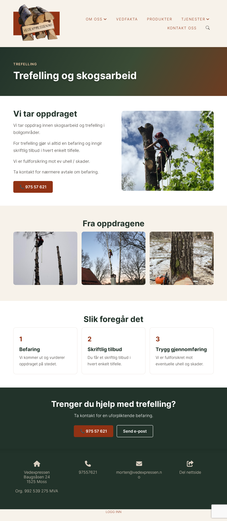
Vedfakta (127, 19)
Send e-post (135, 431)
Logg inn (113, 512)
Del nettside (190, 472)
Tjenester (195, 20)
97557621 (88, 472)
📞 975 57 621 (33, 187)
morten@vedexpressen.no (139, 474)
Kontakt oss (182, 28)
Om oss (96, 20)
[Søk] (208, 28)
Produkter (159, 19)
